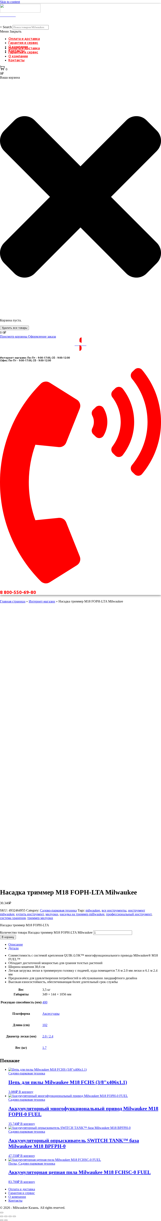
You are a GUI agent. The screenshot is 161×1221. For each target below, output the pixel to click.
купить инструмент (30, 914)
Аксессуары (51, 1013)
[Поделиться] (10, 1216)
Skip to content (10, 2)
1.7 (44, 1047)
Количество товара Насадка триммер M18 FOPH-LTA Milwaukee (46, 932)
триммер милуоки (40, 918)
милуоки (51, 914)
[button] (80, 31)
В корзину (8, 937)
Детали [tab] (13, 948)
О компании (18, 56)
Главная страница (12, 601)
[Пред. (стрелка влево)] (1, 1220)
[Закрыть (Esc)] (14, 1216)
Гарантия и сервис (23, 43)
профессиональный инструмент (129, 914)
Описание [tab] (15, 944)
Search (7, 27)
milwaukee (93, 910)
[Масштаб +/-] (1, 1216)
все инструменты (114, 910)
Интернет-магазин (42, 601)
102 (44, 1025)
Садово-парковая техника (58, 910)
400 (44, 1002)
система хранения (13, 918)
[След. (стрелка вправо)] (6, 1220)
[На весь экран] (6, 1216)
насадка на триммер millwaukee (82, 914)
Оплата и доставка (24, 39)
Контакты (16, 60)
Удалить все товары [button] (14, 327)
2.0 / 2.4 (47, 1036)
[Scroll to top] (1, 1212)
